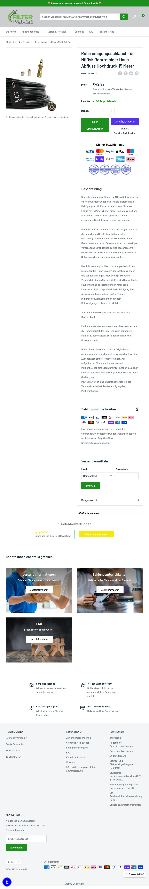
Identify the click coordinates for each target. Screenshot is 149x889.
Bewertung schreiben (96, 534)
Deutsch (11, 862)
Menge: (85, 110)
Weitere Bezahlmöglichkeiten (125, 131)
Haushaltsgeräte (30, 31)
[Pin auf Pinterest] (126, 73)
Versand (116, 89)
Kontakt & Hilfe (106, 31)
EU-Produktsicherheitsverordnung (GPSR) (126, 796)
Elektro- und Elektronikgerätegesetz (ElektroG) (122, 764)
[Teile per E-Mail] (137, 73)
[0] (141, 16)
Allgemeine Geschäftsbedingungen (122, 744)
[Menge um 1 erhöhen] (111, 111)
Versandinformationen (77, 742)
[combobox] (80, 17)
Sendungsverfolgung (77, 747)
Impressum (115, 737)
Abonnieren (16, 847)
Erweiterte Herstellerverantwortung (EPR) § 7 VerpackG (126, 776)
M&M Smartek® (89, 73)
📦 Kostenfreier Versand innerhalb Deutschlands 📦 (74, 3)
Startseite (11, 31)
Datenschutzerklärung (121, 751)
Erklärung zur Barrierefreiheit (125, 804)
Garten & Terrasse (56, 31)
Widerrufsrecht (118, 755)
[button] (7, 882)
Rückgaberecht (89, 500)
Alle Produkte (25, 42)
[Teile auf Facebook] (120, 73)
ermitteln (90, 485)
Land (84, 469)
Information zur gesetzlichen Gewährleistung (81, 769)
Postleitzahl (122, 469)
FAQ (91, 31)
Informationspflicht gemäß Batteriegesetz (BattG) (124, 786)
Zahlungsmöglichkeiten (78, 737)
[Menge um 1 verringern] (96, 111)
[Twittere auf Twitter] (131, 73)
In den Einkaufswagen (95, 125)
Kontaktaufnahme (75, 757)
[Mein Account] (134, 16)
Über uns (79, 31)
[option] (124, 17)
